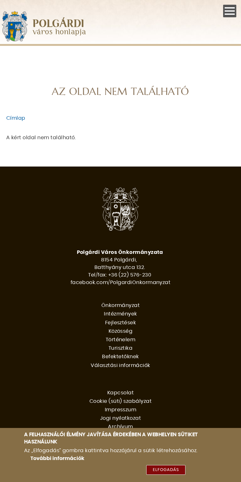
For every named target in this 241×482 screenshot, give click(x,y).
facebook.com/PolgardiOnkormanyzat (121, 282)
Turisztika (121, 348)
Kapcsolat (120, 392)
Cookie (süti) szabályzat (120, 401)
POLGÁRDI (58, 24)
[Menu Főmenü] (229, 11)
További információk (57, 458)
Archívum (120, 426)
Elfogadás (166, 470)
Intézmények (120, 313)
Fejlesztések (120, 322)
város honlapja (59, 32)
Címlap (15, 118)
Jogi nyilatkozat (120, 418)
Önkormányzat (120, 305)
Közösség (121, 331)
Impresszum (121, 409)
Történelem (121, 339)
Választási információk (120, 365)
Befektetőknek (120, 356)
